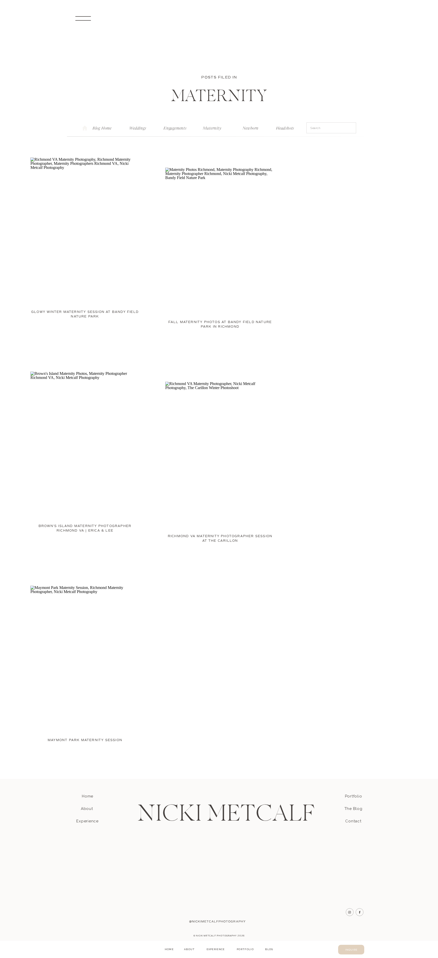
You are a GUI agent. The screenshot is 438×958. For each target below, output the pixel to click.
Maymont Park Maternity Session (85, 740)
